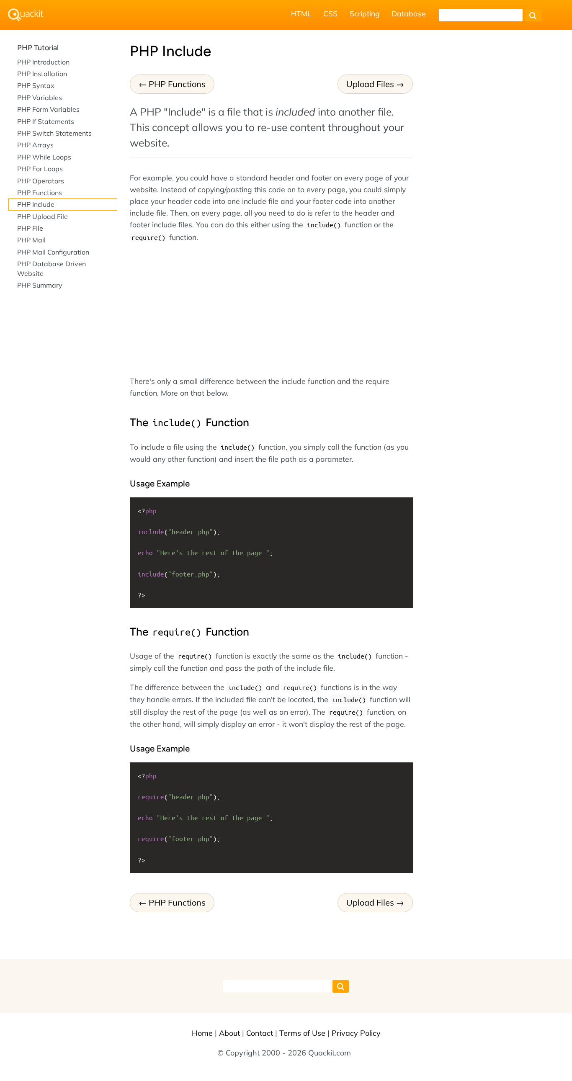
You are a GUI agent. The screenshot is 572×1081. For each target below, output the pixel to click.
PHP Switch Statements (54, 133)
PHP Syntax (35, 85)
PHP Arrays (35, 145)
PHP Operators (40, 181)
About (229, 1033)
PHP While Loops (44, 157)
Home (202, 1033)
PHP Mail (31, 240)
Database (409, 13)
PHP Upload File (42, 216)
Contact (259, 1033)
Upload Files (370, 84)
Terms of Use (302, 1033)
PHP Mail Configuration (53, 252)
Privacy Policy (356, 1033)
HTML (301, 13)
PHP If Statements (45, 121)
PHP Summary (39, 285)
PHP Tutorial (38, 47)
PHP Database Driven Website (51, 268)
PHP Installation (42, 73)
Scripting (365, 13)
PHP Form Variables (48, 109)
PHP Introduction (43, 62)
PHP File (30, 228)
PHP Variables (39, 97)
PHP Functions (177, 84)
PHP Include (35, 204)
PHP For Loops (40, 169)
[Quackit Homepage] (26, 15)
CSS (330, 13)
